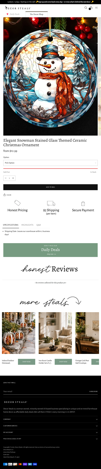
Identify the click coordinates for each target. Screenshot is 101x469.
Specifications (10, 225)
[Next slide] (95, 334)
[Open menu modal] (96, 7)
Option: (6, 157)
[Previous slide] (5, 334)
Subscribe (93, 391)
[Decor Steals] (18, 7)
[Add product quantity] (5, 178)
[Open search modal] (85, 7)
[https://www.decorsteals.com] (50, 250)
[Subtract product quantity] (13, 178)
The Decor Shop (36, 14)
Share (9, 195)
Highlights (27, 225)
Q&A (38, 225)
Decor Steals (19, 447)
